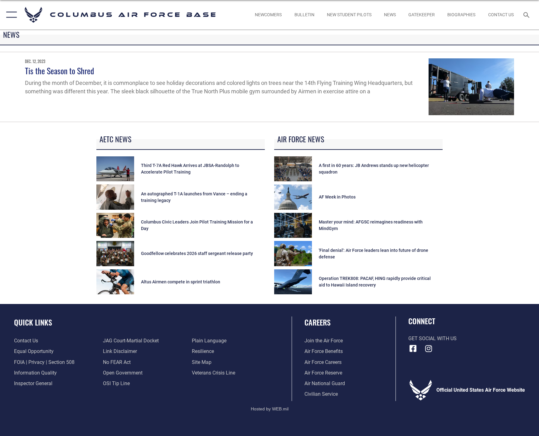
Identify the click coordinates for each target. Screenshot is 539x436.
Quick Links (33, 322)
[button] (10, 15)
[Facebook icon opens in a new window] (413, 348)
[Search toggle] (527, 14)
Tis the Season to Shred (59, 71)
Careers (317, 322)
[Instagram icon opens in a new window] (428, 348)
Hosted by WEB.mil (270, 408)
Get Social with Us (432, 338)
